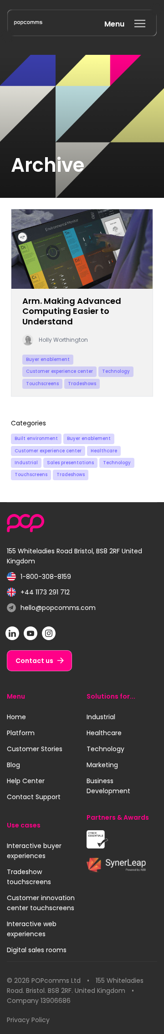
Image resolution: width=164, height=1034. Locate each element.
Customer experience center (48, 451)
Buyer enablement (89, 438)
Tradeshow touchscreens (29, 876)
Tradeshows (70, 474)
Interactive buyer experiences (34, 850)
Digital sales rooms (37, 949)
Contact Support (34, 796)
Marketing (102, 764)
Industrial (26, 463)
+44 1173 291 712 (38, 592)
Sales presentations (70, 463)
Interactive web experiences (31, 929)
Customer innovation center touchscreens (41, 902)
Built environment (36, 438)
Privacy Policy (28, 1019)
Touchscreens (31, 474)
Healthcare (104, 451)
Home (16, 716)
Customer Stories (34, 748)
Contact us (34, 660)
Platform (21, 732)
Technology (117, 463)
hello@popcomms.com (51, 608)
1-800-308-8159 (39, 577)
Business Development (108, 785)
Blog (13, 764)
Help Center (26, 780)
